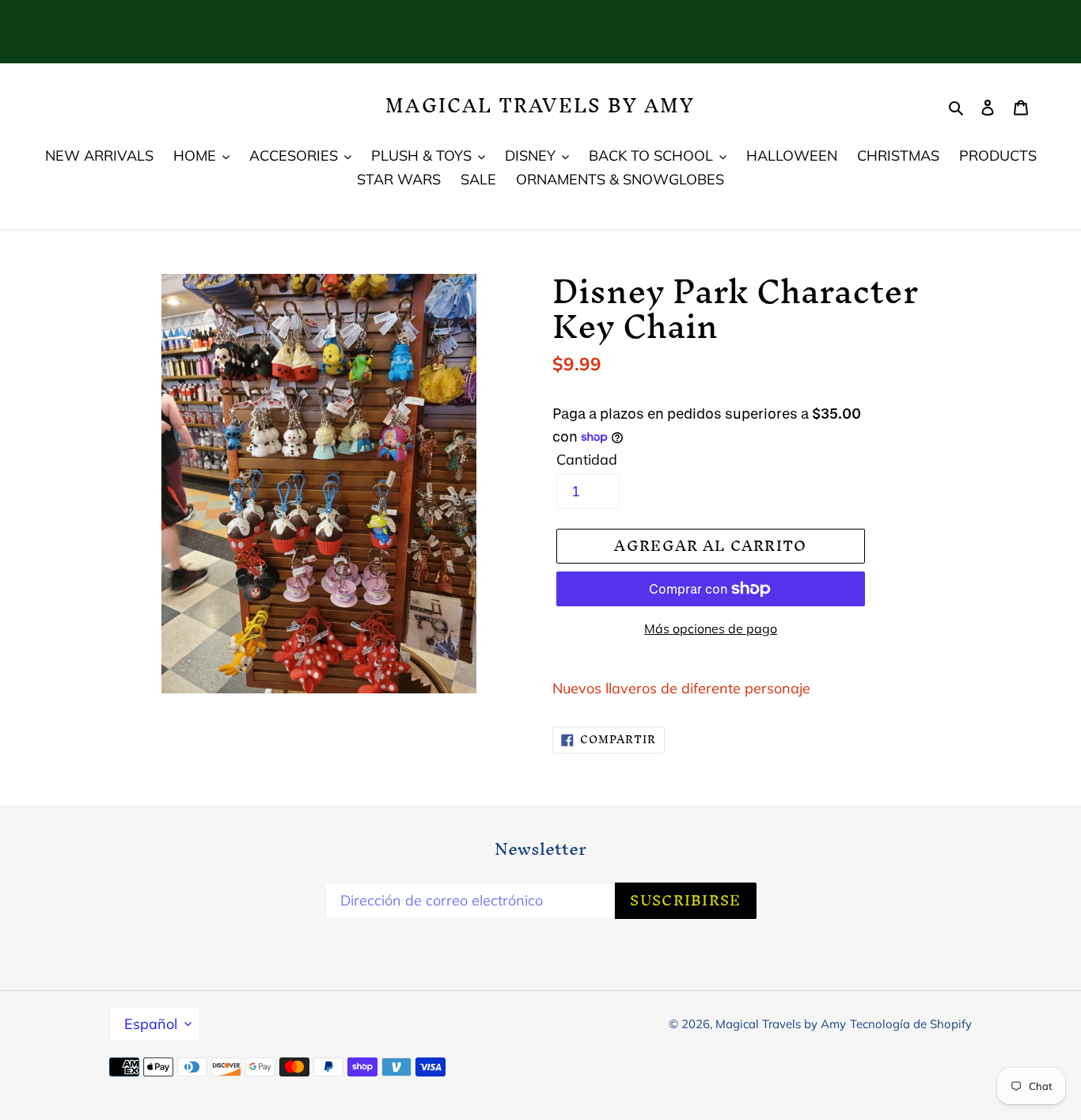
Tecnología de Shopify (911, 1023)
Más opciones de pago (710, 628)
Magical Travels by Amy (540, 106)
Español (150, 1024)
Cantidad (586, 459)
